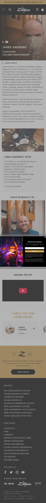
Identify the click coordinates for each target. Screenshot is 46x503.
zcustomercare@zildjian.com (40, 261)
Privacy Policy (40, 258)
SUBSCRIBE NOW (34, 251)
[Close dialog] (45, 237)
